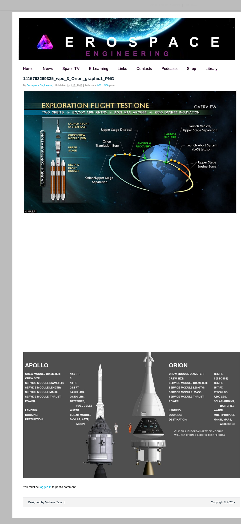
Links (122, 69)
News (48, 69)
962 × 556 (102, 85)
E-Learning (98, 69)
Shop (191, 69)
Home (28, 69)
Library (211, 69)
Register (191, 5)
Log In (164, 5)
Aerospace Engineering (40, 85)
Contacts (144, 69)
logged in (46, 487)
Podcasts (169, 69)
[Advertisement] (120, 251)
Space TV (71, 69)
